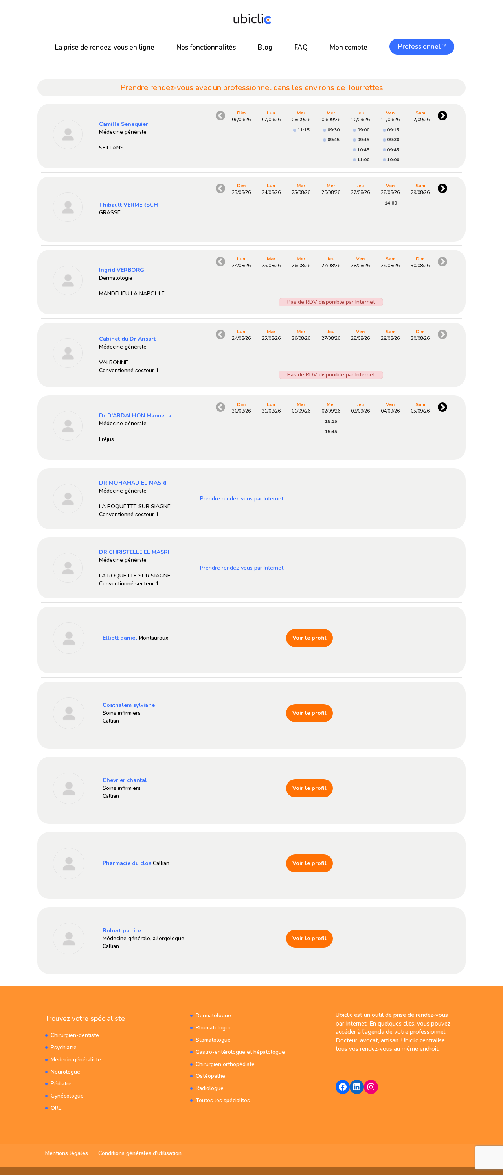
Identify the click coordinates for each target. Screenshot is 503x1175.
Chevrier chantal (125, 780)
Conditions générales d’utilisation (140, 1153)
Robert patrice (122, 930)
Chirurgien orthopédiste (225, 1064)
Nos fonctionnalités (206, 47)
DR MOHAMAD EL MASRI (133, 483)
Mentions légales (66, 1153)
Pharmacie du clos (127, 863)
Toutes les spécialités (223, 1100)
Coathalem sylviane (129, 705)
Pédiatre (61, 1083)
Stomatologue (213, 1040)
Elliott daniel (120, 638)
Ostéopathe (210, 1076)
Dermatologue (213, 1015)
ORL (56, 1108)
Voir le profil (309, 638)
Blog (265, 47)
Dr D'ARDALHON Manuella (135, 415)
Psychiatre (64, 1047)
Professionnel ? (422, 46)
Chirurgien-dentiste (75, 1035)
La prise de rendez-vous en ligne (104, 47)
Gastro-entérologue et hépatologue (240, 1052)
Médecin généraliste (76, 1059)
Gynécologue (67, 1095)
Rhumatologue (214, 1027)
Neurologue (65, 1071)
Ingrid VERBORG (121, 270)
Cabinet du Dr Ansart (127, 339)
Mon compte (348, 47)
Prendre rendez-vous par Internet (241, 498)
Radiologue (210, 1088)
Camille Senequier (123, 124)
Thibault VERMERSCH (128, 204)
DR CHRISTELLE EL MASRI (134, 552)
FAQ (301, 47)
